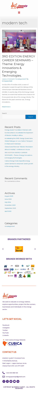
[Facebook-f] (3, 381)
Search (4, 113)
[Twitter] (10, 381)
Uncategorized (20, 79)
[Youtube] (14, 381)
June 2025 (8, 199)
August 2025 (9, 196)
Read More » (6, 106)
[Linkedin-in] (17, 381)
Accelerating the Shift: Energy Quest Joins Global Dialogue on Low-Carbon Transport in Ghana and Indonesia (19, 141)
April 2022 (8, 211)
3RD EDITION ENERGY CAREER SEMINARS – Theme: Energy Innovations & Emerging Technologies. (18, 155)
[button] (3, 249)
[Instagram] (7, 381)
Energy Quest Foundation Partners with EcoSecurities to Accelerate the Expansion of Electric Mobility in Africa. (19, 132)
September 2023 (10, 208)
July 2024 (8, 202)
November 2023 (10, 205)
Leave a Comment (8, 79)
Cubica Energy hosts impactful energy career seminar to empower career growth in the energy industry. (19, 163)
